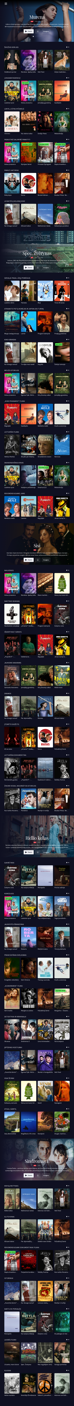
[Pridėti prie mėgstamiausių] (37, 31)
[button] (33, 36)
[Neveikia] (45, 1029)
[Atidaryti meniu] (5, 3)
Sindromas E (37, 1161)
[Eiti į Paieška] (68, 4)
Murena (36, 17)
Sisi (37, 545)
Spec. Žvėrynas (37, 253)
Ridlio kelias (36, 838)
